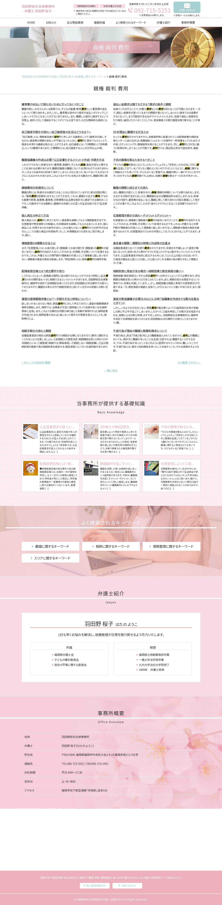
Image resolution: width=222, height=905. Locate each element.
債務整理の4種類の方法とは (39, 243)
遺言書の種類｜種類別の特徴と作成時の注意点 (141, 243)
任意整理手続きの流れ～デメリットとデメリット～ (142, 215)
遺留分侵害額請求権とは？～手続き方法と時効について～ (56, 299)
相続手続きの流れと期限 (36, 331)
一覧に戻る (111, 370)
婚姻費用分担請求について (38, 187)
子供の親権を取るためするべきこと (134, 160)
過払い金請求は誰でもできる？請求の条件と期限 (142, 104)
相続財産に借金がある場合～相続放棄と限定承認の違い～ (148, 271)
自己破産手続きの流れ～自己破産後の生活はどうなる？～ (56, 132)
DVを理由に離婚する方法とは (131, 132)
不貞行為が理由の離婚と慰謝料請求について (140, 331)
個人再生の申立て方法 (35, 215)
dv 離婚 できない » (189, 362)
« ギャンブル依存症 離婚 (36, 362)
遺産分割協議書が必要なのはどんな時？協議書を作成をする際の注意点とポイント (156, 301)
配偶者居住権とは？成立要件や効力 (43, 271)
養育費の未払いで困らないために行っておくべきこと (53, 104)
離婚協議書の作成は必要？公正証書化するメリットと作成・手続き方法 (63, 160)
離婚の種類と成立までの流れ (130, 187)
